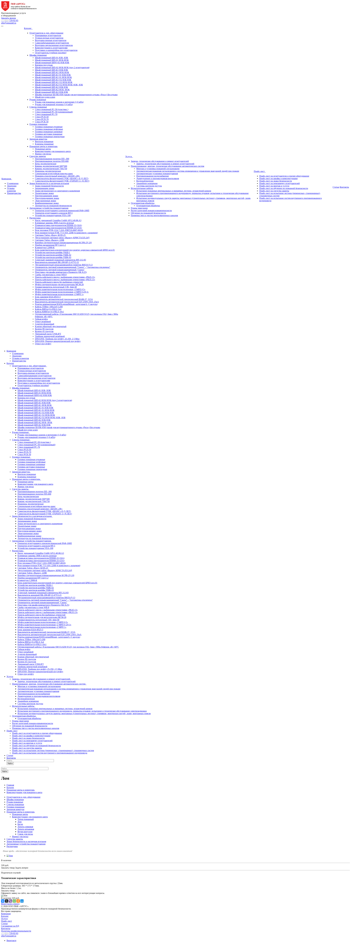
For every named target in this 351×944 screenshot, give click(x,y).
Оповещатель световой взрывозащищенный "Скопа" (60, 270)
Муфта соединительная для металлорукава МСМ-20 (59, 284)
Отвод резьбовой (43, 321)
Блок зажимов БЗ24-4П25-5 (48, 297)
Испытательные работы (142, 188)
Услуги (129, 156)
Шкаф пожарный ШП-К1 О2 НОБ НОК (53, 82)
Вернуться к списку (10, 904)
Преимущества (14, 193)
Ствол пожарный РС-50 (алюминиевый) (54, 112)
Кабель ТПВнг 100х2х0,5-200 (49, 307)
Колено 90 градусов (44, 329)
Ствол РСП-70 (42, 119)
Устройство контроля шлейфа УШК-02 (53, 255)
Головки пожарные (38, 124)
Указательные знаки (44, 193)
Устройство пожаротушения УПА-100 (53, 215)
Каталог (28, 28)
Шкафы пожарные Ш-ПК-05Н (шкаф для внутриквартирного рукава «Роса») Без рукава (76, 94)
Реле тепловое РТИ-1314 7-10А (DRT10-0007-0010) (59, 230)
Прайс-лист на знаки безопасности (275, 181)
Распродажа (35, 218)
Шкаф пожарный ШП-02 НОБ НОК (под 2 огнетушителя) (62, 67)
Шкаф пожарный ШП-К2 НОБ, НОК (52, 90)
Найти (10, 763)
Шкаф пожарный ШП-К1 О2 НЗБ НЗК (53, 80)
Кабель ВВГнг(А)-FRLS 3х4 (48, 309)
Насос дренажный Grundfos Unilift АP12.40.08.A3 (58, 220)
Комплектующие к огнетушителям (51, 48)
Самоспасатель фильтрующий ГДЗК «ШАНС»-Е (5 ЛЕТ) (61, 178)
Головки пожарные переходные (50, 136)
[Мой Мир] (22, 901)
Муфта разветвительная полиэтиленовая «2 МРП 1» (59, 294)
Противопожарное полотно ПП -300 (52, 159)
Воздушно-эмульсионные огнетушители (54, 45)
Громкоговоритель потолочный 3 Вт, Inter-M (56, 287)
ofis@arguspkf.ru (8, 23)
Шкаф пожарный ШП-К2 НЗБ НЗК (51, 87)
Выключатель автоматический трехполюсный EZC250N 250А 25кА (67, 302)
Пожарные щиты (43, 149)
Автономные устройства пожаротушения (48, 208)
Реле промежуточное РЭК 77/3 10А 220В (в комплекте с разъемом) (66, 233)
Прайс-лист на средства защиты (274, 191)
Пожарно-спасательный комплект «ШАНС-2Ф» (57, 176)
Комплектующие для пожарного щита (53, 151)
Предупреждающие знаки (47, 198)
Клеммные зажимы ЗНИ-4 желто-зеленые (54, 223)
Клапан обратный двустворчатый (50, 326)
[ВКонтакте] (2, 901)
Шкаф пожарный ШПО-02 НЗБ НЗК (52, 62)
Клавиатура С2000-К (45, 247)
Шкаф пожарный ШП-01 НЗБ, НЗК (51, 57)
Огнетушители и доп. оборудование (46, 33)
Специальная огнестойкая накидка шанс (54, 173)
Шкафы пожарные (38, 55)
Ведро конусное (25, 831)
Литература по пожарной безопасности (53, 205)
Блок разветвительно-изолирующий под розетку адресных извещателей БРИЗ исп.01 (75, 250)
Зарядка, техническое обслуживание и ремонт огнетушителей (160, 161)
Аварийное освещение (147, 183)
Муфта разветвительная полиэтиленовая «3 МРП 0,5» (60, 289)
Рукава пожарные (37, 99)
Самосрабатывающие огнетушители (52, 43)
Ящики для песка (43, 154)
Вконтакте (11, 940)
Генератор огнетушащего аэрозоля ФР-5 (54, 213)
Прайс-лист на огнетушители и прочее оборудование (284, 176)
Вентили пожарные (44, 141)
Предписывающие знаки (46, 196)
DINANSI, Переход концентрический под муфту (58, 341)
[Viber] (10, 901)
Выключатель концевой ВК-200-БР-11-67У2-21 (57, 262)
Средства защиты (37, 156)
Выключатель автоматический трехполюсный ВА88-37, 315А (64, 299)
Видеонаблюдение (145, 181)
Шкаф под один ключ (45, 97)
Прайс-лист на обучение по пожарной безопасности (283, 188)
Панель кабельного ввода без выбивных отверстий (59, 282)
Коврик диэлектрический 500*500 (51, 166)
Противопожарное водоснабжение (152, 176)
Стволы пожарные (38, 107)
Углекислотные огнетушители (49, 38)
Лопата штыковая (26, 829)
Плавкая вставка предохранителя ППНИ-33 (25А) (58, 228)
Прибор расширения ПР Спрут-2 (50, 245)
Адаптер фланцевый (44, 324)
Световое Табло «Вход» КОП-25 (50, 235)
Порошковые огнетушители (48, 35)
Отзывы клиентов (11, 189)
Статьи (336, 187)
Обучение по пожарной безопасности (148, 213)
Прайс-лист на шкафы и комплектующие (278, 178)
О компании (13, 183)
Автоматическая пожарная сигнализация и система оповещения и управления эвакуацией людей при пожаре (187, 171)
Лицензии (11, 186)
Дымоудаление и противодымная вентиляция (157, 178)
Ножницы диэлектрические (48, 171)
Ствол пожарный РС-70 (46, 114)
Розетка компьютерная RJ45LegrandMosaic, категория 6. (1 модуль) (66, 304)
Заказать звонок (8, 18)
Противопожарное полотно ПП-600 (52, 161)
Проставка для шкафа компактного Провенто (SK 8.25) (61, 272)
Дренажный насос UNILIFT (48, 334)
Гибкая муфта (41, 319)
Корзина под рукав (44, 65)
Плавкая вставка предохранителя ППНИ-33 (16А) (58, 225)
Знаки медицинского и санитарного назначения (57, 191)
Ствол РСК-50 (41, 122)
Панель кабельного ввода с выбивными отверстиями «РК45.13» (65, 277)
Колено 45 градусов (44, 331)
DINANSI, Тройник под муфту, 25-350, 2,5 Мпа (57, 339)
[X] (6, 901)
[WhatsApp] (14, 901)
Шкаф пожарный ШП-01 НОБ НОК (52, 60)
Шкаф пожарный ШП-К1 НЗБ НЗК (51, 70)
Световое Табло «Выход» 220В (49, 240)
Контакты (344, 187)
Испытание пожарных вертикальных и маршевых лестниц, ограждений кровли (173, 191)
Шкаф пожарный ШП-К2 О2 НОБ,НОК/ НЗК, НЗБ (59, 85)
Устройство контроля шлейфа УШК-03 (53, 257)
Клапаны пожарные (44, 144)
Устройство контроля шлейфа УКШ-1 (52, 252)
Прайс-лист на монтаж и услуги (274, 186)
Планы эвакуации (139, 208)
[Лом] (10, 856)
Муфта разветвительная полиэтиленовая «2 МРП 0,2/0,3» (62, 292)
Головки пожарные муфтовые (49, 129)
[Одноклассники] (18, 901)
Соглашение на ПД (10, 926)
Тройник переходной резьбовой (50, 336)
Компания (7, 179)
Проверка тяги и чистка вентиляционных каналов (154, 215)
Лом (20, 822)
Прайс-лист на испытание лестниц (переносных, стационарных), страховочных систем (53, 750)
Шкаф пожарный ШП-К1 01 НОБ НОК (53, 77)
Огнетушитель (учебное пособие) (50, 53)
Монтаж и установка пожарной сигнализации (157, 168)
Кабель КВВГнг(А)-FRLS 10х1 (49, 311)
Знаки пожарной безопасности (49, 186)
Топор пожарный (26, 819)
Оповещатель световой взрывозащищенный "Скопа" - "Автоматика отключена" (72, 267)
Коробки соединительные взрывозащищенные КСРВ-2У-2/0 (63, 242)
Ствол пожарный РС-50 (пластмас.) (51, 109)
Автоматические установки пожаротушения (157, 173)
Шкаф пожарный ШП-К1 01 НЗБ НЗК (53, 75)
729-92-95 (9, 20)
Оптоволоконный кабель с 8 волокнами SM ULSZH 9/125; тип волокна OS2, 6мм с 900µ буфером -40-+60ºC (68, 647)
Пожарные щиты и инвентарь (43, 146)
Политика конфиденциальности (16, 931)
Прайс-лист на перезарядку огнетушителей (279, 183)
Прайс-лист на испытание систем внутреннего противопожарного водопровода (49, 753)
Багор (20, 824)
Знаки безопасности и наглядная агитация (49, 183)
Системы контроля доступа (149, 186)
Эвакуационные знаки (45, 200)
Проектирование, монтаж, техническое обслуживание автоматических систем (167, 166)
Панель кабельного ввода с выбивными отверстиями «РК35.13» (65, 279)
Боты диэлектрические (45, 163)
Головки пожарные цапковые (49, 131)
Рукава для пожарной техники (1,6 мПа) (54, 104)
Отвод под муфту (43, 344)
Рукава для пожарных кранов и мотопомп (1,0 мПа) (59, 102)
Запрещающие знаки (44, 188)
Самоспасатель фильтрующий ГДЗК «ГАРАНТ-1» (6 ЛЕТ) (62, 181)
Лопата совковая (25, 826)
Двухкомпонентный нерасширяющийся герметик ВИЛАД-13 (64, 265)
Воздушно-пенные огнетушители (50, 40)
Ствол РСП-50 (42, 117)
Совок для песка (25, 834)
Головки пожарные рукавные (49, 127)
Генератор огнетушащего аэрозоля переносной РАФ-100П (62, 210)
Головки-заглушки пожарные (48, 134)
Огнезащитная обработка (142, 203)
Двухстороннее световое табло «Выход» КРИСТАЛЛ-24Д (62, 237)
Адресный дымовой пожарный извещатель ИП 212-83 (60, 260)
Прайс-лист (260, 171)
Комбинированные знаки (47, 203)
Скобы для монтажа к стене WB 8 (50, 274)
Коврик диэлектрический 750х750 (51, 168)
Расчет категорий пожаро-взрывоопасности (151, 210)
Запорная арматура (38, 139)
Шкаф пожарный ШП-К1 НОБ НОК (52, 72)
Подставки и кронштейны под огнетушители (56, 50)
